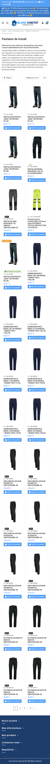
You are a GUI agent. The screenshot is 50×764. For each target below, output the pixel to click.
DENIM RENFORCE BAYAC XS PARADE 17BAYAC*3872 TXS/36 (37, 431)
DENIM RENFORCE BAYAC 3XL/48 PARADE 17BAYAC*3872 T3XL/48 (37, 277)
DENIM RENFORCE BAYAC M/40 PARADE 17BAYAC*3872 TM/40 (36, 381)
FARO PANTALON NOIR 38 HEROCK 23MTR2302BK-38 (36, 588)
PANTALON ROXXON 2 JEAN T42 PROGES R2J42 (12, 119)
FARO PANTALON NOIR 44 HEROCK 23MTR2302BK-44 (12, 536)
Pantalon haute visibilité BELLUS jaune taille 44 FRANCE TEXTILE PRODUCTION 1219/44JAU (37, 223)
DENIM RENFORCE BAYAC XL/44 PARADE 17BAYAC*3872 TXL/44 (37, 329)
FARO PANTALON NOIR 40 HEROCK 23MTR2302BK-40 (12, 588)
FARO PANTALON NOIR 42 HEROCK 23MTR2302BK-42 (36, 536)
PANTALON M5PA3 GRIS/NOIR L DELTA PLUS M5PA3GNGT (35, 171)
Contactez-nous (32, 2)
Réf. (8, 114)
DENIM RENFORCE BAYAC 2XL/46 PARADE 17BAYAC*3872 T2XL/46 (12, 330)
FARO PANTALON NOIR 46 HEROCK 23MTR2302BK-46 (36, 483)
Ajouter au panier (14, 128)
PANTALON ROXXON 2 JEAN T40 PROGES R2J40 (12, 169)
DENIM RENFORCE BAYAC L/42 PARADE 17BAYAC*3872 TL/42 (12, 381)
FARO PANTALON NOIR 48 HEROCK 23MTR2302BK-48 (12, 483)
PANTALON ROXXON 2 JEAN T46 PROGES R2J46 (12, 279)
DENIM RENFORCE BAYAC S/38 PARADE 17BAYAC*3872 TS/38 (12, 431)
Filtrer (8, 78)
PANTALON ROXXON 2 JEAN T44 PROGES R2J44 (36, 119)
